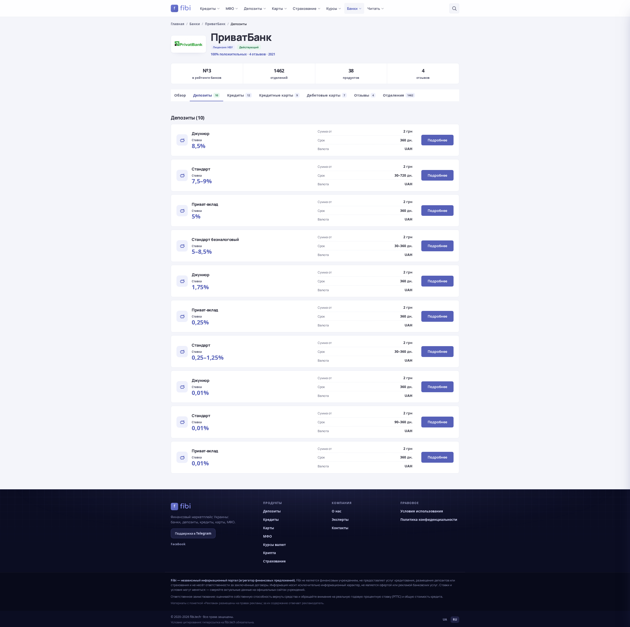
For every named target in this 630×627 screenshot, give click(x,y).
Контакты (340, 528)
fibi (182, 8)
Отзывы (364, 95)
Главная (177, 24)
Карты (277, 8)
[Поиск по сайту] (454, 8)
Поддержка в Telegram (193, 533)
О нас (336, 511)
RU (455, 619)
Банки (352, 8)
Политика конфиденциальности (428, 519)
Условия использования (421, 511)
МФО (230, 8)
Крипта (269, 553)
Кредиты (208, 8)
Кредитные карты (278, 95)
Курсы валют (274, 544)
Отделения (398, 95)
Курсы (331, 8)
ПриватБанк (215, 24)
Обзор (180, 95)
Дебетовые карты (326, 95)
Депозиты (253, 8)
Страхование (304, 8)
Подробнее (437, 140)
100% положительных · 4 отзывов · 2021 (243, 54)
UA (445, 619)
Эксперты (340, 519)
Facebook (178, 544)
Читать (373, 8)
